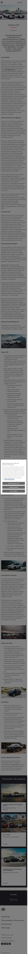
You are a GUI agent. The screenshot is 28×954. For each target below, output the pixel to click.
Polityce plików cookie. (9, 479)
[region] (14, 477)
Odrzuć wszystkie (13, 491)
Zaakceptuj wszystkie (13, 487)
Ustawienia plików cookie (13, 483)
